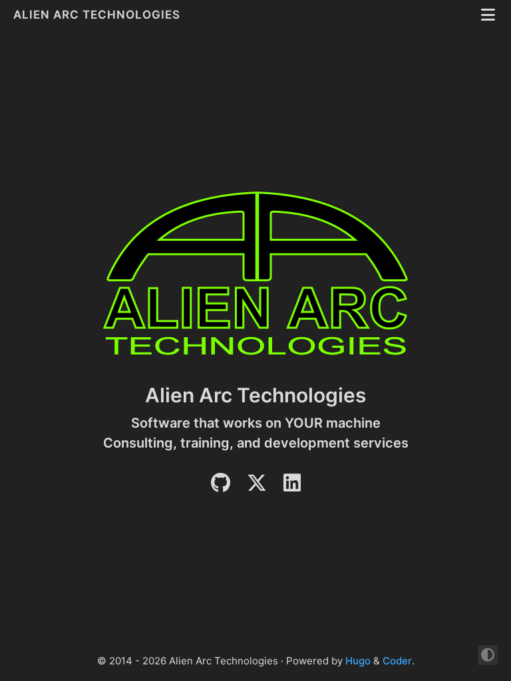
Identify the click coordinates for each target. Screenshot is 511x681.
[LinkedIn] (292, 486)
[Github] (220, 486)
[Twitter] (257, 486)
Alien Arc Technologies (98, 14)
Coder (397, 660)
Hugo (358, 660)
